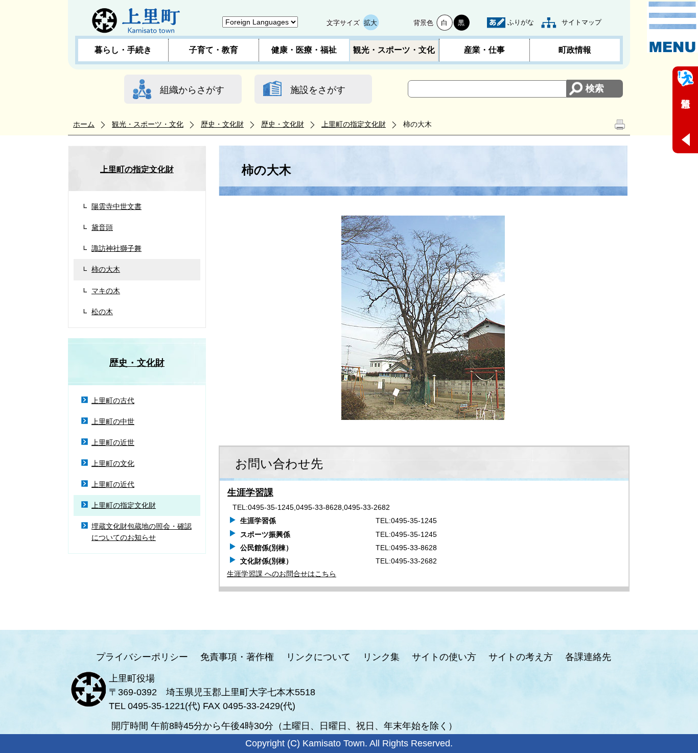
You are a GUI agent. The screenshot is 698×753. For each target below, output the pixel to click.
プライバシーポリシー (142, 657)
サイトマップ (581, 22)
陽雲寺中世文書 (116, 206)
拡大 (370, 23)
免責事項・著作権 (237, 657)
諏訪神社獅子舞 (116, 248)
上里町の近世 (112, 442)
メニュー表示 (672, 27)
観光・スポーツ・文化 (394, 49)
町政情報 (575, 49)
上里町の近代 (112, 484)
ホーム (84, 124)
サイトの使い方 (444, 657)
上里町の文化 (112, 463)
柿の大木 (105, 269)
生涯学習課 (250, 492)
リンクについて (318, 657)
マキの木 (105, 291)
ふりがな (520, 22)
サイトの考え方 (520, 657)
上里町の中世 (112, 421)
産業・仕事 (484, 49)
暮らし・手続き (123, 49)
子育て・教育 (213, 49)
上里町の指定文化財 (353, 124)
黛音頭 (102, 227)
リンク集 (381, 657)
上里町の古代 (112, 400)
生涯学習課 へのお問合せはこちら (281, 574)
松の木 (102, 312)
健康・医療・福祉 (304, 49)
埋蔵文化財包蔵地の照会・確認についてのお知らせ (141, 531)
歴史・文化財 (222, 124)
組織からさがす (192, 90)
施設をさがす (317, 90)
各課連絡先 (588, 657)
